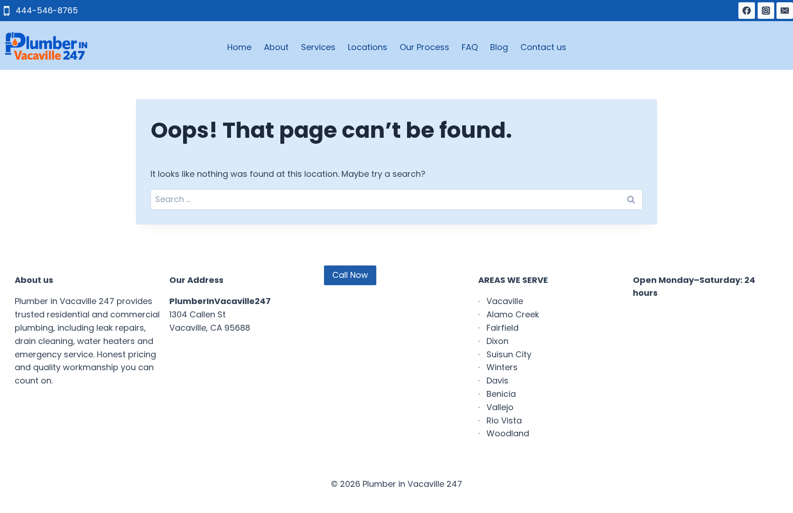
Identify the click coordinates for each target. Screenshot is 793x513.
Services (318, 47)
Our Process (424, 47)
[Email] (784, 10)
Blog (499, 47)
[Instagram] (766, 10)
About (276, 47)
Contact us (543, 47)
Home (239, 47)
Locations (367, 47)
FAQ (470, 47)
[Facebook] (746, 10)
